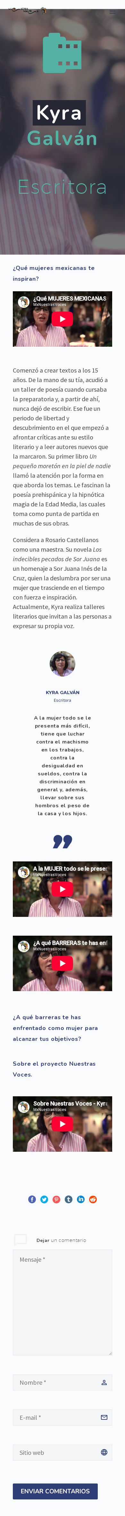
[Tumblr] (68, 1199)
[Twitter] (44, 1199)
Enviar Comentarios (55, 1491)
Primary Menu (112, 12)
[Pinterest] (56, 1199)
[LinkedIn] (81, 1199)
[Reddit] (93, 1199)
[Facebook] (32, 1199)
